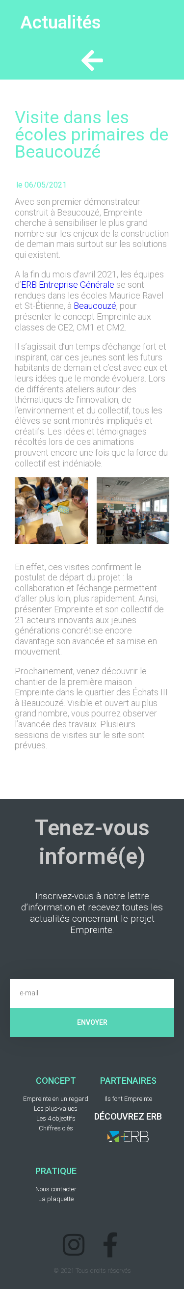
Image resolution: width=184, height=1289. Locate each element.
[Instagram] (73, 1244)
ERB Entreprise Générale (67, 284)
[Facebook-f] (110, 1244)
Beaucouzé (95, 306)
